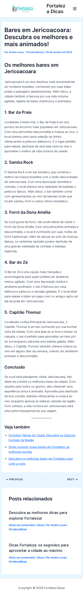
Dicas (40, 525)
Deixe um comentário (22, 525)
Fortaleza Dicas (56, 8)
